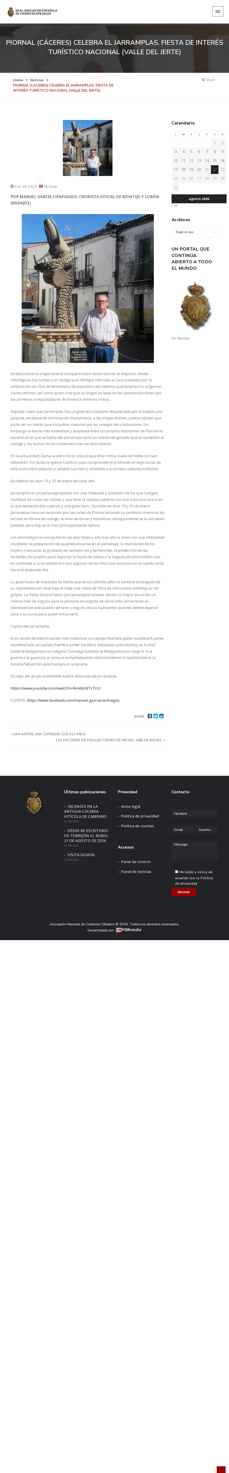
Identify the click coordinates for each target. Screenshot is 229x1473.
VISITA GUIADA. (81, 854)
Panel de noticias (136, 871)
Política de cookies (137, 825)
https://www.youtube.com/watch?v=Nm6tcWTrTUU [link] (56, 688)
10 (176, 160)
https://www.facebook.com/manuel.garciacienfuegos (73, 700)
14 (207, 160)
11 (183, 160)
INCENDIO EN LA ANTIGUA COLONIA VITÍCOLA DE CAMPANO (85, 811)
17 (176, 169)
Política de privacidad (140, 816)
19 (191, 169)
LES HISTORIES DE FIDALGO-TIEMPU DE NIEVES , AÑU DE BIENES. (109, 740)
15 (215, 160)
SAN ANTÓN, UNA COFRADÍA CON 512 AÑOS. (49, 734)
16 (223, 160)
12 (191, 160)
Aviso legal (130, 806)
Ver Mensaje (181, 338)
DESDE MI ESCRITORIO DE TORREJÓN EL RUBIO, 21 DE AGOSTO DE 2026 (86, 835)
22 (215, 169)
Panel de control (135, 861)
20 (199, 169)
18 (183, 169)
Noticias (50, 186)
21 (207, 169)
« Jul (174, 205)
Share (211, 79)
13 (199, 160)
